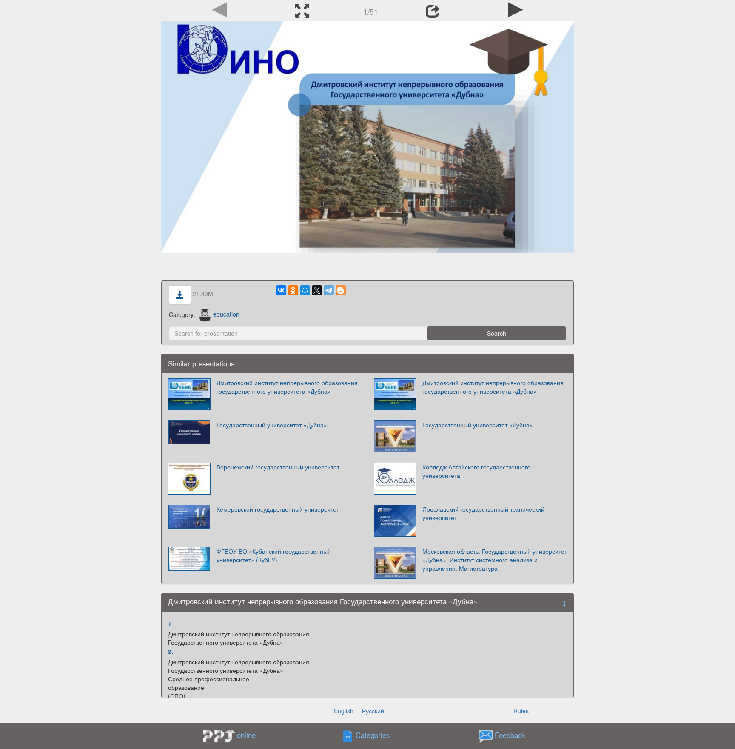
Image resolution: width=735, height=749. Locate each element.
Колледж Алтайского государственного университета (476, 471)
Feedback (510, 735)
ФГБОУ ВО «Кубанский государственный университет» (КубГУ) (274, 555)
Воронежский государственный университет (278, 467)
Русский (373, 710)
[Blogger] (341, 290)
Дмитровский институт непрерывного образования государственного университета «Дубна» (287, 386)
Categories (373, 735)
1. (170, 624)
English (343, 710)
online (246, 735)
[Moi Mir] (305, 290)
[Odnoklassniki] (293, 290)
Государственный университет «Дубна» (272, 424)
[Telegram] (329, 290)
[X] (317, 290)
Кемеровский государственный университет (278, 509)
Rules (521, 710)
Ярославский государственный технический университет (483, 513)
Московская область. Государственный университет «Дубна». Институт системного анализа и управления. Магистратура (494, 559)
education (226, 314)
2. (170, 651)
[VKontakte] (281, 290)
